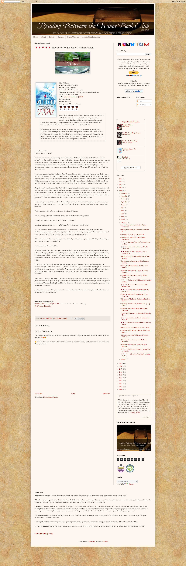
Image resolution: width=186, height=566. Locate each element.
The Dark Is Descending (129, 141)
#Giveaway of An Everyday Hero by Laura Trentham (133, 341)
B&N (81, 97)
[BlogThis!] (77, 319)
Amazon (75, 97)
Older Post (106, 393)
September (124, 202)
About (43, 37)
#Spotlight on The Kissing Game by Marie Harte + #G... (135, 331)
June (122, 211)
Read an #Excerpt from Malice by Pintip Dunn (134, 327)
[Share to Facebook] (81, 319)
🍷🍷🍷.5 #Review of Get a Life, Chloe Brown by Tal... (135, 243)
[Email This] (75, 319)
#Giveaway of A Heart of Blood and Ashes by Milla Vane (134, 336)
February (124, 222)
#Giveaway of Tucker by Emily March (132, 234)
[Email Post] (71, 318)
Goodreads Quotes (146, 417)
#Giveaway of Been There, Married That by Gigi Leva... (135, 304)
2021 (120, 187)
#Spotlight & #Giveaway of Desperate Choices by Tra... (135, 314)
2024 (120, 179)
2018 (120, 366)
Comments (141, 105)
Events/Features (73, 37)
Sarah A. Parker (126, 134)
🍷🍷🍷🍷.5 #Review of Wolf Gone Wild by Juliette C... (134, 290)
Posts (140, 101)
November (124, 196)
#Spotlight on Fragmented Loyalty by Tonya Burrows (134, 271)
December (124, 193)
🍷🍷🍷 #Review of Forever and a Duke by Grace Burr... (134, 248)
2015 (120, 375)
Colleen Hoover (135, 413)
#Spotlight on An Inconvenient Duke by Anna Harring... (134, 262)
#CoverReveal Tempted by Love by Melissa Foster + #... (133, 276)
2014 (120, 378)
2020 (120, 190)
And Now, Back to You (129, 149)
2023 (120, 182)
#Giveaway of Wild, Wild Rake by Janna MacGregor (132, 238)
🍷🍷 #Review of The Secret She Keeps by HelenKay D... (133, 252)
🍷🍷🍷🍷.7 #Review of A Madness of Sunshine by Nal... (135, 281)
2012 (120, 384)
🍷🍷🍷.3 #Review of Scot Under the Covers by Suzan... (135, 323)
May (122, 214)
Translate (131, 484)
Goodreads (67, 97)
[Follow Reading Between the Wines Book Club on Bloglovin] (134, 92)
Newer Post (38, 393)
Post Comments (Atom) (50, 397)
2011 (120, 387)
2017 (120, 369)
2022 (120, 185)
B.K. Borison (126, 150)
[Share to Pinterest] (83, 319)
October (123, 199)
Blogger (105, 541)
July (122, 208)
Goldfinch (125, 157)
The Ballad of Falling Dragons (131, 133)
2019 (120, 363)
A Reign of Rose (127, 125)
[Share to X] (79, 319)
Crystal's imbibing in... (131, 121)
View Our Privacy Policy (44, 534)
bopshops (92, 541)
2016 (120, 372)
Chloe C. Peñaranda (127, 142)
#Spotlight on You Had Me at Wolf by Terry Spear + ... (134, 267)
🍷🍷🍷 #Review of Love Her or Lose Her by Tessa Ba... (134, 319)
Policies (51, 37)
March (123, 219)
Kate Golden (126, 126)
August (123, 205)
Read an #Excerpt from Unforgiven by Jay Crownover (133, 226)
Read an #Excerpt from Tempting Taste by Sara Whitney (135, 257)
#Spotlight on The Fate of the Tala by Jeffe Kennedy (133, 345)
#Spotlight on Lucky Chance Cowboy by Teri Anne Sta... (134, 295)
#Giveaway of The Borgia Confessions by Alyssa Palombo (135, 300)
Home (35, 37)
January (123, 359)
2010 (120, 389)
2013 (120, 381)
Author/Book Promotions (91, 37)
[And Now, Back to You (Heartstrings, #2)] (120, 153)
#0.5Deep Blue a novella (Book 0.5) (47, 304)
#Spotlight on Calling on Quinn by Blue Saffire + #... (135, 230)
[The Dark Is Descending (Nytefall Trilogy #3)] (120, 145)
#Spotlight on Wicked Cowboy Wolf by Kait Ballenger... (134, 309)
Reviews (61, 37)
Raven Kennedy (126, 158)
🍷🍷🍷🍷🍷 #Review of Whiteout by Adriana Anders (135, 355)
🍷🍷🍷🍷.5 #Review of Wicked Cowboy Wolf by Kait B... (135, 350)
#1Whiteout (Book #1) (43, 306)
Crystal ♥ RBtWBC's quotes (128, 395)
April (123, 216)
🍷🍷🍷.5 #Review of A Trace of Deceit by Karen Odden (134, 286)
